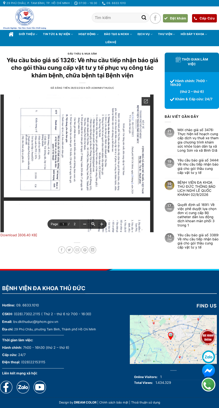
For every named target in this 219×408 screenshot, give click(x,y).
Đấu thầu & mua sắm (82, 53)
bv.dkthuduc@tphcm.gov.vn (35, 321)
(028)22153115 (33, 362)
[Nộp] (144, 17)
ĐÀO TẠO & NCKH (116, 34)
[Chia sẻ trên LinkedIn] (92, 249)
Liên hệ (110, 42)
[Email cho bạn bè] (77, 249)
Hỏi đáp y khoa (192, 34)
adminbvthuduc (102, 87)
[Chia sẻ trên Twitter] (69, 249)
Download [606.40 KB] (18, 235)
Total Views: (143, 382)
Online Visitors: (146, 377)
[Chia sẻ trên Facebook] (61, 249)
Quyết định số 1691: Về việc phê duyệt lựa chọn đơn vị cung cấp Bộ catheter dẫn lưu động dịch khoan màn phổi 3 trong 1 (197, 215)
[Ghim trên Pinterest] (84, 249)
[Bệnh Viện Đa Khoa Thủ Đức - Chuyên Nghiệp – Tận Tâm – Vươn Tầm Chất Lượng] (24, 18)
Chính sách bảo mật (113, 402)
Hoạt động (87, 34)
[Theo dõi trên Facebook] (155, 18)
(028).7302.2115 (27, 314)
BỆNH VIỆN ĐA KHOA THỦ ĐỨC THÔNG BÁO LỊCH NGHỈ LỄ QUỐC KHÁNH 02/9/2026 (196, 188)
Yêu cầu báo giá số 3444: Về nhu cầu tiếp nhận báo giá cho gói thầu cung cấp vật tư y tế (198, 166)
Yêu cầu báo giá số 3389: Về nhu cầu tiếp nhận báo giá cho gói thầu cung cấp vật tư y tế (198, 241)
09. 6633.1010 (27, 305)
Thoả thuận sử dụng (145, 402)
